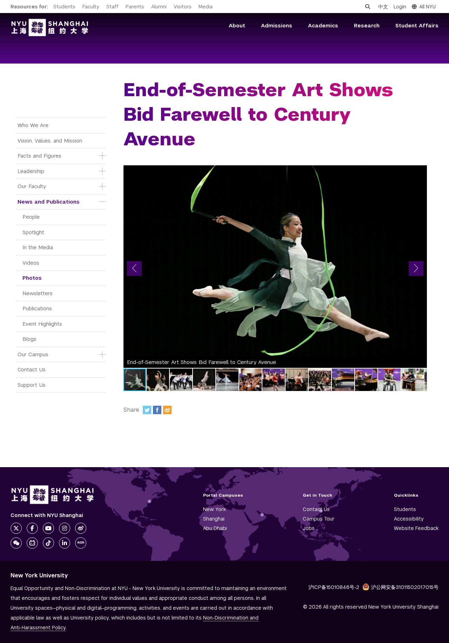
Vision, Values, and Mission (50, 140)
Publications (37, 308)
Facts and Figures (39, 155)
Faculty (90, 7)
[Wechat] (16, 543)
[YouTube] (48, 528)
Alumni (159, 7)
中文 (383, 7)
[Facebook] (157, 410)
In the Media (37, 247)
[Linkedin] (64, 543)
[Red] (80, 543)
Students (64, 7)
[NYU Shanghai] (53, 495)
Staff (112, 7)
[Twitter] (147, 410)
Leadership (31, 171)
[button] (134, 268)
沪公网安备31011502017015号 (404, 587)
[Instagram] (64, 528)
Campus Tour (319, 519)
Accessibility (409, 519)
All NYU (427, 7)
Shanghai (213, 519)
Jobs (309, 528)
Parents (135, 7)
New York (214, 509)
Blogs (29, 339)
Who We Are (33, 125)
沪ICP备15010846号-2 (333, 587)
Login (400, 7)
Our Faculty (32, 186)
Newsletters (37, 293)
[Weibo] (167, 410)
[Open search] (367, 6)
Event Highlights (42, 323)
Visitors (183, 7)
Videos (30, 262)
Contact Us (32, 369)
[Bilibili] (32, 543)
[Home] (50, 27)
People (31, 216)
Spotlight (33, 232)
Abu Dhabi (215, 528)
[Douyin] (48, 543)
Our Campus (33, 354)
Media (206, 7)
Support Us (32, 385)
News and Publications (49, 201)
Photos (32, 277)
